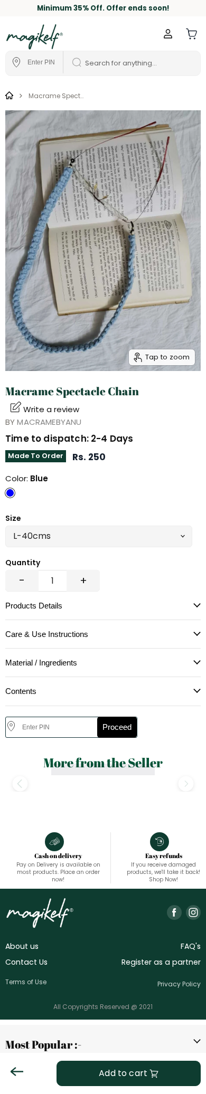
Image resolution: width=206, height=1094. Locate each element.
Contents (20, 691)
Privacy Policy (179, 983)
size (13, 518)
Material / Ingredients (41, 662)
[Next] (186, 784)
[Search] (72, 63)
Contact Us (26, 962)
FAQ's (191, 946)
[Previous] (19, 784)
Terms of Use (25, 981)
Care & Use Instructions (46, 634)
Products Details (33, 605)
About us (22, 946)
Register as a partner (161, 962)
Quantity (22, 562)
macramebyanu (49, 421)
